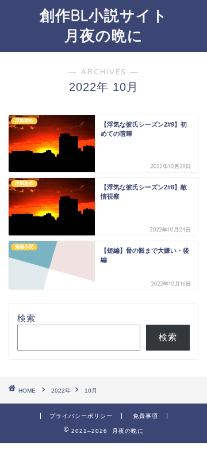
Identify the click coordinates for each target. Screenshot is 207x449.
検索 (26, 318)
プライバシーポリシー (81, 416)
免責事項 (145, 416)
